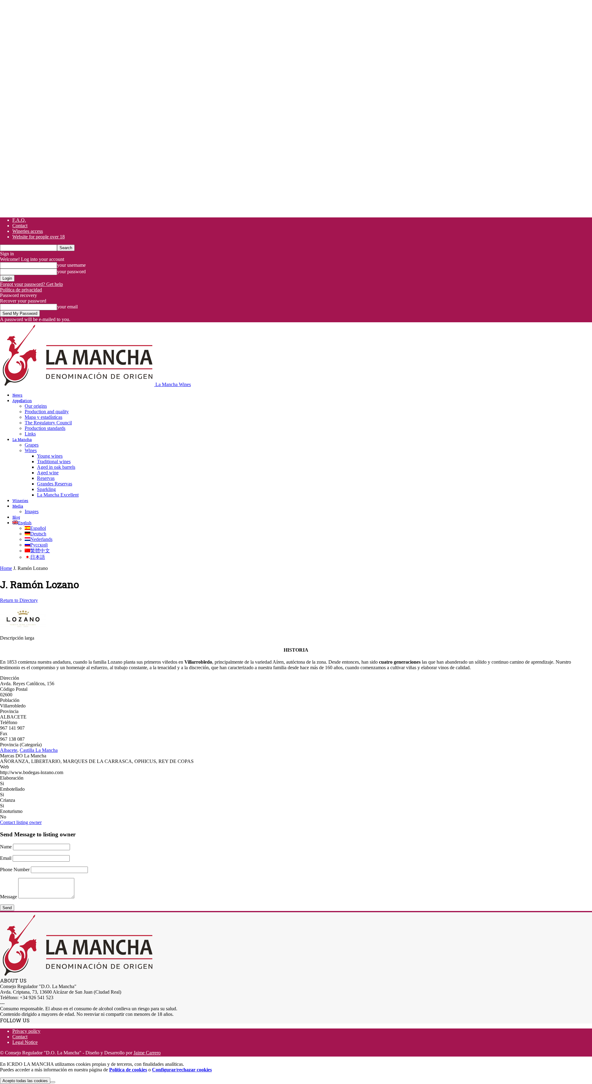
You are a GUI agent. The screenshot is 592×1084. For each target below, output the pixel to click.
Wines (31, 450)
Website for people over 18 (38, 236)
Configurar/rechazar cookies (182, 1069)
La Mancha (22, 439)
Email (5, 858)
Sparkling (46, 489)
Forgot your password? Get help (31, 284)
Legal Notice (25, 1042)
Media (17, 506)
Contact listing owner (21, 822)
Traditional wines (54, 461)
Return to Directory (19, 600)
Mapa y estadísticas (43, 417)
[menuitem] (21, 522)
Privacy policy (26, 1031)
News (17, 395)
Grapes (32, 444)
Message (8, 896)
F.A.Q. (19, 220)
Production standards (45, 428)
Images (32, 511)
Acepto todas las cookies (25, 1080)
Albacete (8, 750)
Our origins (36, 406)
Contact (19, 225)
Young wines (50, 456)
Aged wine (48, 472)
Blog (16, 517)
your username (71, 265)
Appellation (22, 400)
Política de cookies (128, 1069)
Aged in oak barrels (56, 467)
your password (71, 271)
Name (6, 846)
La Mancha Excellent (58, 494)
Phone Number (15, 869)
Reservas (46, 478)
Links (30, 433)
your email (67, 306)
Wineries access (27, 231)
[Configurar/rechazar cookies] (52, 1082)
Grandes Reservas (54, 483)
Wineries (20, 500)
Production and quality (47, 411)
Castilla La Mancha (39, 750)
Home (6, 568)
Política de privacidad (21, 289)
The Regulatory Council (48, 422)
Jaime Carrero (147, 1052)
